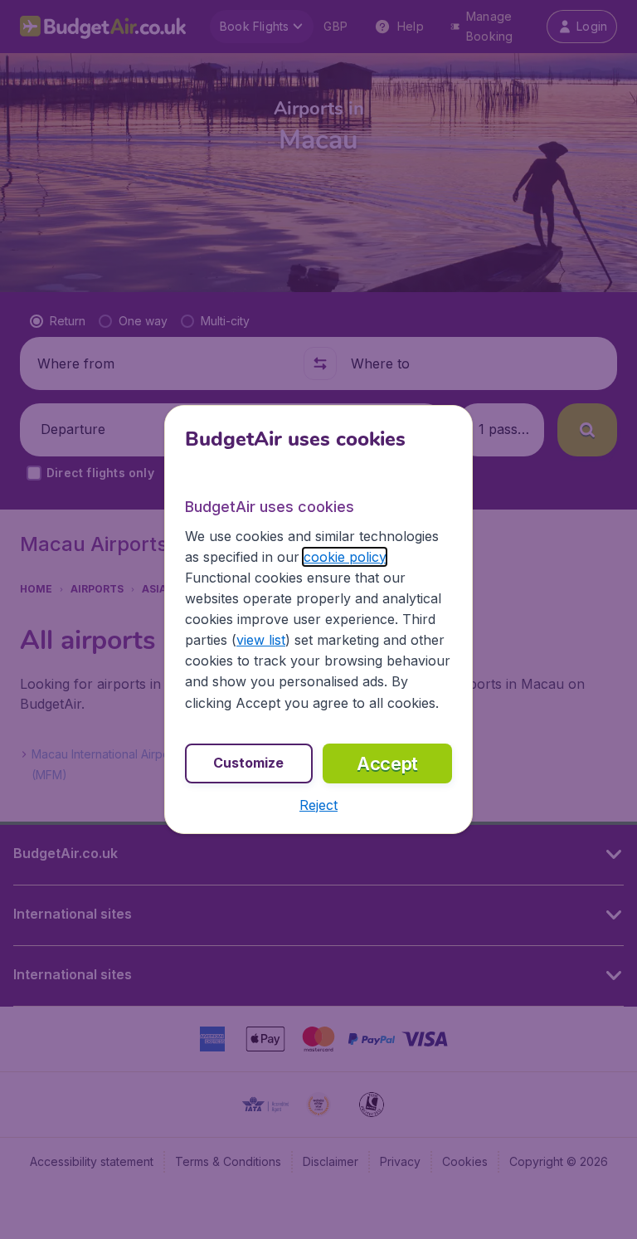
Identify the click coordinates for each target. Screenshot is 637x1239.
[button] (318, 805)
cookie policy (345, 557)
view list (260, 640)
